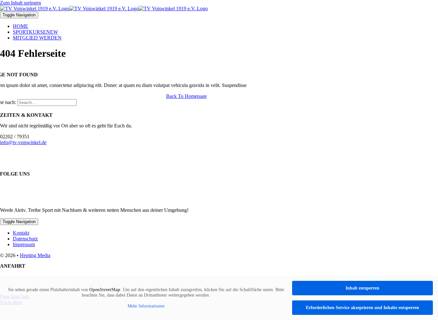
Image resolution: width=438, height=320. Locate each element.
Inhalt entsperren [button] (362, 288)
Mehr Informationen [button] (146, 306)
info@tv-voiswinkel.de (23, 142)
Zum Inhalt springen (20, 2)
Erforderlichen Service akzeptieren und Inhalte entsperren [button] (362, 307)
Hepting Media (35, 255)
